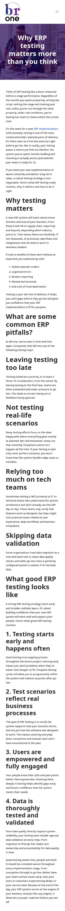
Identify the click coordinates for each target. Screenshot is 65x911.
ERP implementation (46, 128)
